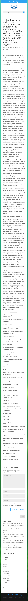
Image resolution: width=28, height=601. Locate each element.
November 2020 (7, 576)
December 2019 (6, 580)
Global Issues (18, 47)
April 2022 (5, 566)
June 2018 (5, 582)
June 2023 (5, 559)
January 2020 (6, 578)
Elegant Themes (13, 597)
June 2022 (5, 562)
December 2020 (6, 573)
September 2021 (7, 571)
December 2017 (6, 585)
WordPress (14, 599)
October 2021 (6, 569)
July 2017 (5, 587)
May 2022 (5, 564)
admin (5, 47)
